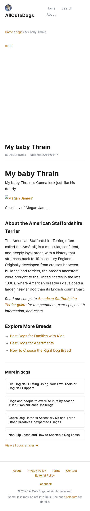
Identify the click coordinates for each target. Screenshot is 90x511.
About (51, 14)
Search (67, 8)
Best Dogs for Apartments (32, 343)
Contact (71, 470)
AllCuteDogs (19, 15)
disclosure (70, 497)
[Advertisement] (45, 96)
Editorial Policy (45, 475)
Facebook (45, 484)
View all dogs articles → (22, 445)
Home (51, 8)
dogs (19, 32)
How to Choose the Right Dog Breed (40, 350)
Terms (56, 470)
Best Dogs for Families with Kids (37, 336)
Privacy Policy (36, 470)
